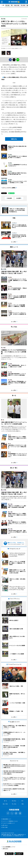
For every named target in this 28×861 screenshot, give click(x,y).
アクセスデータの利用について (8, 823)
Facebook (8, 813)
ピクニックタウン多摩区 (8, 187)
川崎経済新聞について (6, 819)
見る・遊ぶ (7, 5)
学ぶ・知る (23, 5)
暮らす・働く (16, 5)
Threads (20, 813)
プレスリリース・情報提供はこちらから (10, 821)
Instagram (16, 813)
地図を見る (14, 139)
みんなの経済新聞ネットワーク (14, 842)
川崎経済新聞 (12, 2)
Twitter (12, 813)
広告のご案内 (5, 827)
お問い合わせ (5, 825)
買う (12, 5)
